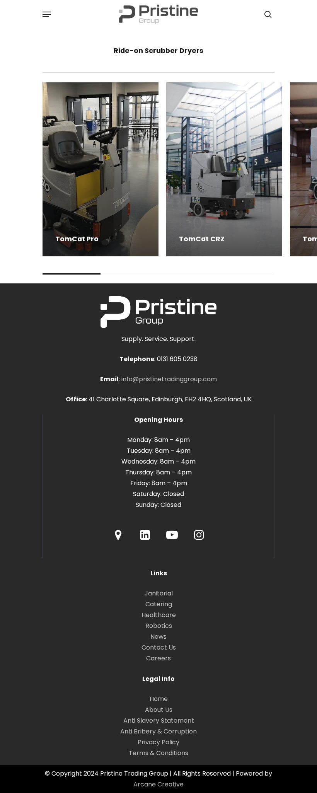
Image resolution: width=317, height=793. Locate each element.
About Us (158, 709)
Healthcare (158, 615)
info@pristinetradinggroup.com (169, 379)
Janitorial (159, 593)
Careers (158, 658)
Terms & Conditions (158, 753)
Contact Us (158, 647)
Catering (158, 604)
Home (159, 698)
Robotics (158, 625)
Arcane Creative (158, 784)
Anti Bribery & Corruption (158, 731)
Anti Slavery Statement (158, 720)
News (158, 636)
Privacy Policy (158, 742)
